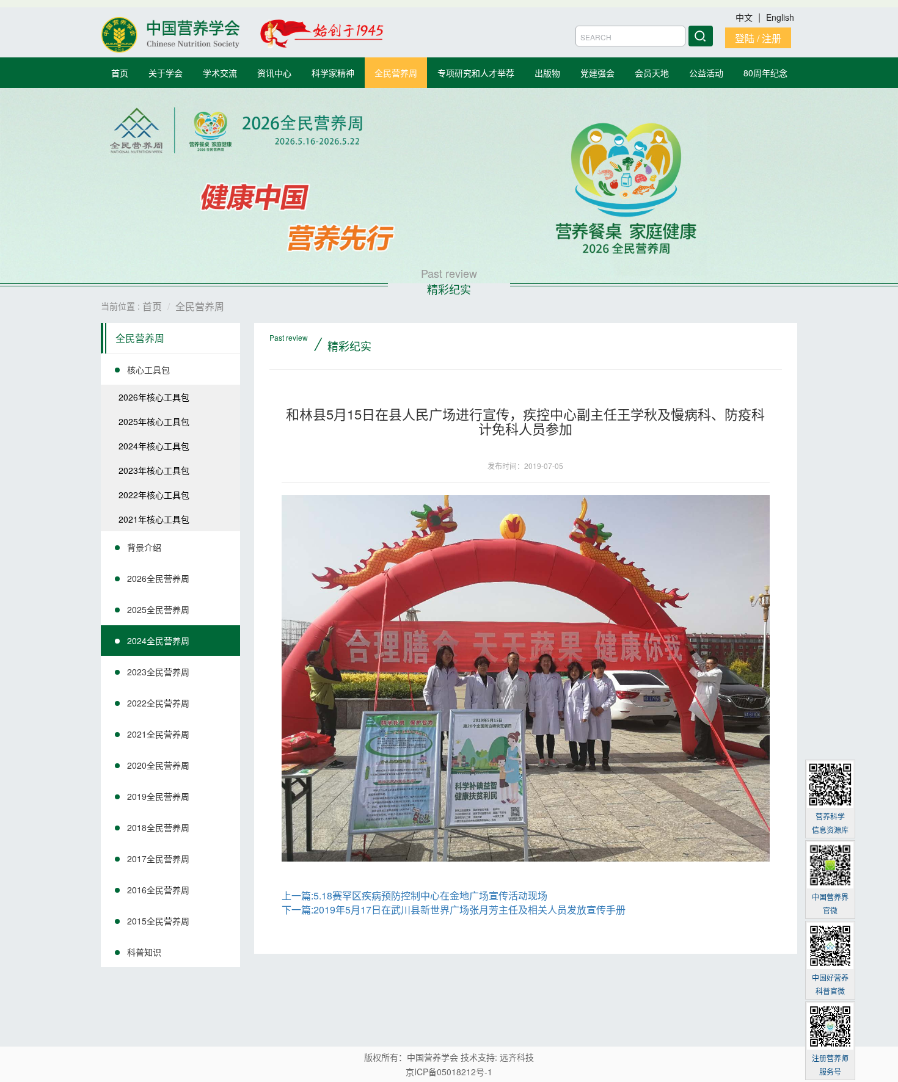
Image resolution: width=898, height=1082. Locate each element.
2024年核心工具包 (154, 446)
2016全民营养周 (158, 890)
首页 (119, 73)
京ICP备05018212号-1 (449, 1072)
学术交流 (220, 73)
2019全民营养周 (158, 796)
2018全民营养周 (158, 827)
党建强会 (597, 73)
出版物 (547, 73)
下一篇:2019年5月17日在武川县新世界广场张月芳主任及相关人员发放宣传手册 (454, 909)
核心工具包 (148, 369)
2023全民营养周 (158, 672)
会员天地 (652, 73)
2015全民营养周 (158, 921)
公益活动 (706, 73)
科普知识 (144, 952)
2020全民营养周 (158, 765)
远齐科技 (517, 1057)
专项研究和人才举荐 (475, 73)
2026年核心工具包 (154, 397)
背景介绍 (144, 547)
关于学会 (165, 73)
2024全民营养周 (158, 640)
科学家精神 (333, 73)
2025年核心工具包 (154, 421)
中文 (745, 17)
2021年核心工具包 (154, 519)
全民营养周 (395, 73)
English (780, 17)
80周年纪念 (765, 73)
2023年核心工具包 (154, 470)
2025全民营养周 (158, 609)
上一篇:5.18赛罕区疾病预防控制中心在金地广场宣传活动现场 (414, 895)
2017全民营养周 (158, 858)
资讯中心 (274, 73)
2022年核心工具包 (154, 494)
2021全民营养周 (158, 734)
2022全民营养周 (158, 703)
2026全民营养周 (158, 578)
